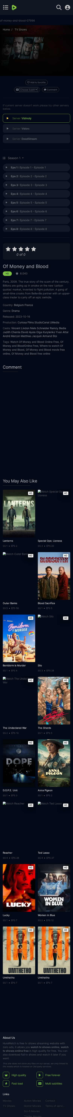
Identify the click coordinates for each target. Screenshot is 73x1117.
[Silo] (54, 638)
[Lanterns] (19, 513)
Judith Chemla (11, 332)
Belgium (19, 305)
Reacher (7, 852)
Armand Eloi (49, 336)
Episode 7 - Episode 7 (28, 220)
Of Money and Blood (25, 266)
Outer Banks (10, 603)
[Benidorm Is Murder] (19, 638)
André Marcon (11, 336)
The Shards (44, 727)
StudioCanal (41, 322)
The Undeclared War (15, 727)
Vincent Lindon (20, 328)
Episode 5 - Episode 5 (29, 202)
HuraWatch (9, 1043)
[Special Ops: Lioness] (54, 513)
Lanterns (8, 540)
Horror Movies (32, 1105)
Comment (52, 89)
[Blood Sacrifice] (54, 576)
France (29, 305)
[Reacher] (19, 825)
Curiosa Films (26, 322)
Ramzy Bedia (58, 328)
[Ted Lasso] (54, 825)
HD (7, 273)
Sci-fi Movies (32, 1111)
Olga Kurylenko (45, 332)
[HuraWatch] (14, 7)
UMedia (54, 322)
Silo (40, 665)
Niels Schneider (39, 328)
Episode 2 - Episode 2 (29, 176)
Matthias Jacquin (31, 336)
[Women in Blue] (54, 888)
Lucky (6, 915)
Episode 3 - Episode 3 (29, 185)
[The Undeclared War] (19, 700)
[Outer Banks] (19, 576)
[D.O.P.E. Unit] (19, 763)
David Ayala (28, 332)
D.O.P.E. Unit (10, 790)
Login (67, 7)
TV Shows (21, 29)
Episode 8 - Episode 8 (29, 228)
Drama (16, 310)
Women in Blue (46, 915)
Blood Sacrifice (46, 603)
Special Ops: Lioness (50, 540)
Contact (50, 1100)
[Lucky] (19, 888)
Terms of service (55, 1105)
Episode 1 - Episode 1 (28, 167)
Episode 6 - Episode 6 (29, 211)
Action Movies (32, 1100)
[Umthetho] (19, 950)
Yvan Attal (62, 332)
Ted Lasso (44, 852)
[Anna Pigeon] (54, 763)
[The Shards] (54, 700)
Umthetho (9, 977)
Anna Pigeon (45, 790)
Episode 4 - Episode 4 (29, 193)
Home (6, 29)
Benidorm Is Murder (14, 665)
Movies (7, 1100)
